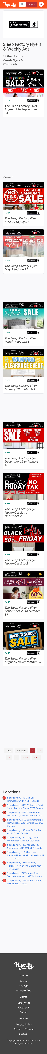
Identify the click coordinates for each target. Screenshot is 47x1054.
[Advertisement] (23, 775)
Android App (23, 990)
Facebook (23, 1007)
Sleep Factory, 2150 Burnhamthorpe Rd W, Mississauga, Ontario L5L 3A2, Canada (25, 822)
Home (23, 981)
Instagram (23, 1003)
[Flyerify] (3, 4)
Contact (23, 1033)
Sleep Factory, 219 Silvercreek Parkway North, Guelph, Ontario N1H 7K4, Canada (25, 855)
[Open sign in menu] (41, 4)
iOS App (23, 986)
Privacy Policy (23, 1024)
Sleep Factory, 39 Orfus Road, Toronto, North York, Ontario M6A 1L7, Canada (24, 865)
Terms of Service (23, 1029)
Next (25, 757)
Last (36, 757)
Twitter (23, 1012)
